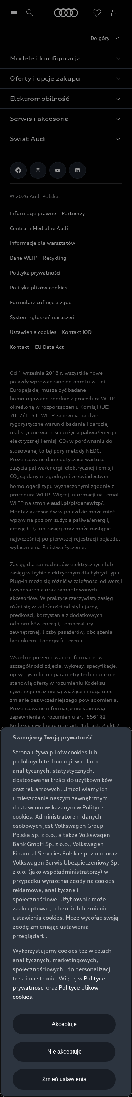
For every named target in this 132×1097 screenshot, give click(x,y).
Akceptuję (64, 1024)
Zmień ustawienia (64, 1079)
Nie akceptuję (64, 1052)
